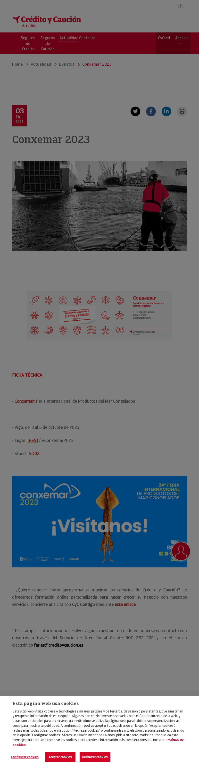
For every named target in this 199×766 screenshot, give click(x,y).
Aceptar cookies (60, 757)
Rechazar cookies (95, 757)
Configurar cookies (25, 757)
